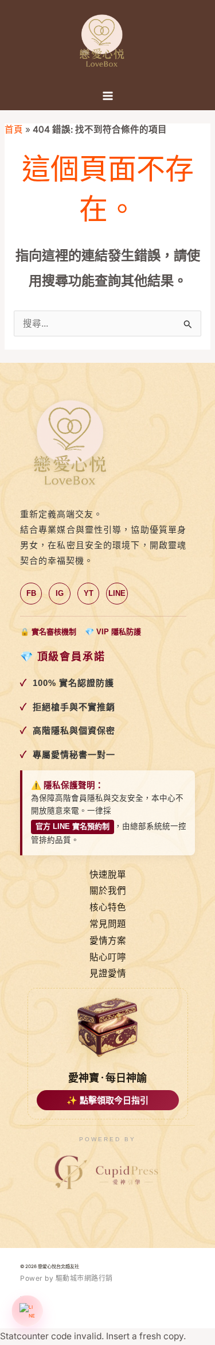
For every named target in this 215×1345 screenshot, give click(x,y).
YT (88, 593)
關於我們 (107, 890)
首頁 (14, 129)
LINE (117, 593)
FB (31, 593)
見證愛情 (107, 973)
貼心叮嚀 (107, 957)
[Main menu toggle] (108, 96)
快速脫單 (107, 874)
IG (60, 593)
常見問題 (107, 923)
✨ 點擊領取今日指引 (107, 1100)
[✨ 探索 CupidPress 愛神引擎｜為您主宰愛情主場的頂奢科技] (108, 1172)
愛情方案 (107, 940)
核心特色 (107, 907)
